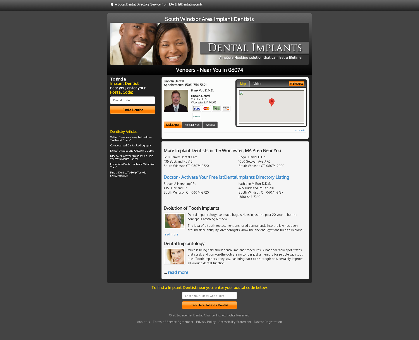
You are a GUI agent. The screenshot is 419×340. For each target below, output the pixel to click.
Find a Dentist (118, 172)
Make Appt (172, 124)
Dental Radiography (139, 145)
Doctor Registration (268, 322)
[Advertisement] (132, 216)
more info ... (300, 130)
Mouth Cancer (129, 159)
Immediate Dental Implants (126, 164)
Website (210, 124)
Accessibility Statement (234, 322)
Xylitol (113, 137)
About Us (143, 322)
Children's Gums (144, 150)
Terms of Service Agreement (173, 322)
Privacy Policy (206, 322)
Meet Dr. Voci (192, 124)
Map (243, 84)
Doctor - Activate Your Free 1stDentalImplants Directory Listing (226, 177)
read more (171, 234)
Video (257, 84)
